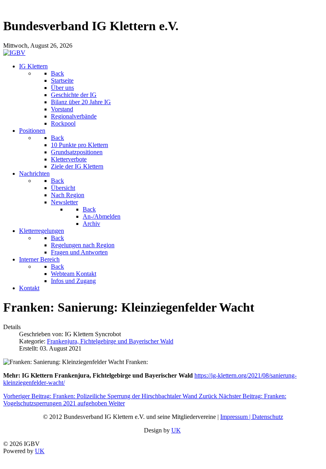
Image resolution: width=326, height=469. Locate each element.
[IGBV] (14, 52)
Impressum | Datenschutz (251, 416)
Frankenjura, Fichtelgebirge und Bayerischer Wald (110, 341)
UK (176, 430)
